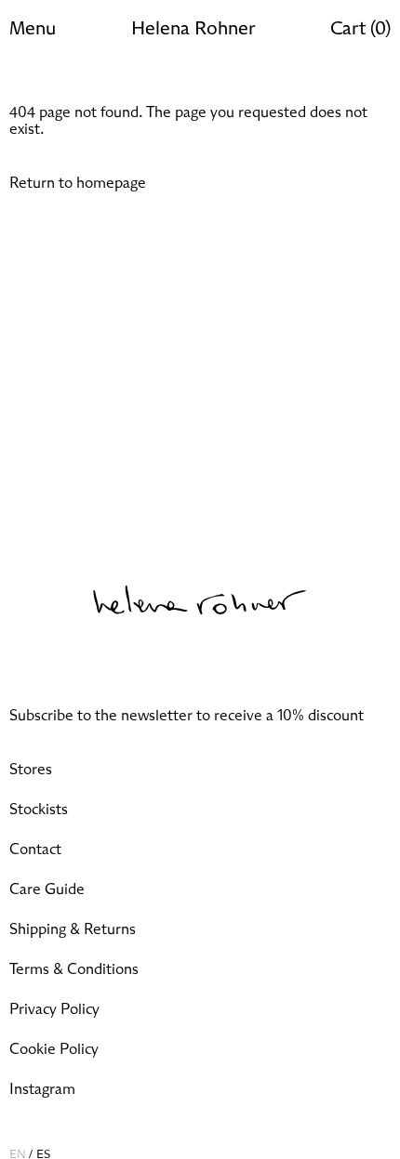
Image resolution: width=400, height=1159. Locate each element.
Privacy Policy (54, 1009)
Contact (35, 849)
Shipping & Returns (72, 929)
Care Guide (47, 889)
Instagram (42, 1089)
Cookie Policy (54, 1049)
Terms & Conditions (74, 969)
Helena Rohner (193, 29)
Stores (30, 769)
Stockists (38, 809)
